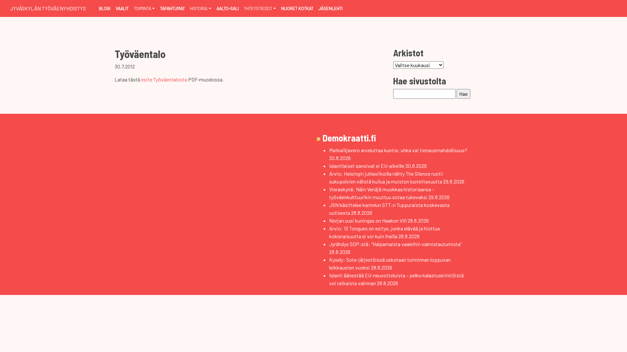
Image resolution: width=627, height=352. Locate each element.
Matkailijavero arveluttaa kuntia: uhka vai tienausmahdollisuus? (398, 150)
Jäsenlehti (331, 8)
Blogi (104, 8)
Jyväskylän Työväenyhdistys (48, 8)
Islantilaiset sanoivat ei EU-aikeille (366, 166)
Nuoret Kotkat (297, 8)
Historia (198, 8)
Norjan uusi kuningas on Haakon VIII (368, 220)
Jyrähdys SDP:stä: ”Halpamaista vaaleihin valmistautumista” (395, 244)
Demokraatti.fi (349, 137)
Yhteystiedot (258, 8)
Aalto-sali (228, 8)
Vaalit (122, 8)
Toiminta (142, 8)
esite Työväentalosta (164, 79)
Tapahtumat (172, 8)
